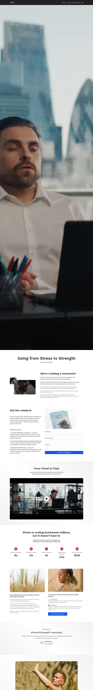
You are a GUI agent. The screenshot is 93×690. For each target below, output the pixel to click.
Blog (69, 2)
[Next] (85, 641)
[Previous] (7, 641)
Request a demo (75, 2)
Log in (82, 2)
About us (64, 2)
